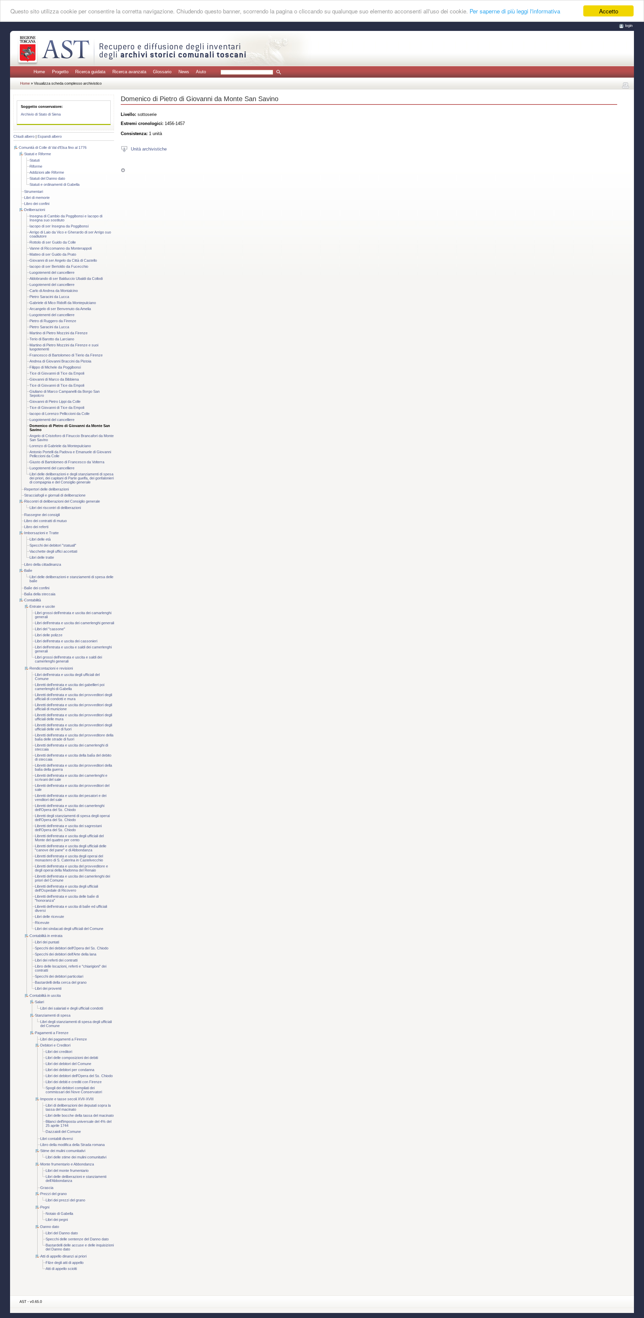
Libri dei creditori (59, 1052)
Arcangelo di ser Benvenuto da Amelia (60, 309)
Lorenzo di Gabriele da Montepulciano (60, 446)
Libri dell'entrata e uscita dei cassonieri (66, 641)
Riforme (36, 166)
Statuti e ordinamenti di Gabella (54, 184)
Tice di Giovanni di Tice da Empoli (57, 373)
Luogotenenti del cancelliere (52, 272)
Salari (39, 1002)
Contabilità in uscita (45, 995)
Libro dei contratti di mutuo (45, 521)
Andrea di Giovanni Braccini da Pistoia (60, 361)
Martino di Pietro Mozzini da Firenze (59, 333)
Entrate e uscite (42, 606)
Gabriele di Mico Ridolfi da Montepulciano (63, 303)
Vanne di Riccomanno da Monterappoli (61, 248)
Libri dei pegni (57, 1220)
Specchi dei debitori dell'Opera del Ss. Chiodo (71, 948)
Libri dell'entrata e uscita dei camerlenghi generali (74, 623)
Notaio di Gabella (59, 1213)
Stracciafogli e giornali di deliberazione (55, 495)
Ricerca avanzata (129, 71)
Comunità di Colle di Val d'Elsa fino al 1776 (53, 147)
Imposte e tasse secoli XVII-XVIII (67, 1099)
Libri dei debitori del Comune (68, 1064)
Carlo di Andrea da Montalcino (54, 291)
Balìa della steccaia (39, 594)
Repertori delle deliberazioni (46, 489)
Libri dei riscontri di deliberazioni (55, 508)
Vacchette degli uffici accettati (53, 551)
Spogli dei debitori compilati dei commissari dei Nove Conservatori (74, 1090)
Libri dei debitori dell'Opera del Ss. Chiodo (79, 1076)
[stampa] (625, 86)
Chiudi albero (24, 136)
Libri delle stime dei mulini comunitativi (76, 1157)
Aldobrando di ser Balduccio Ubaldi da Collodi (66, 279)
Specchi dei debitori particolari (59, 976)
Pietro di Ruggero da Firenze (53, 321)
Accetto (608, 11)
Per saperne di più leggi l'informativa (515, 11)
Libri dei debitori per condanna (70, 1070)
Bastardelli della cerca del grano (61, 982)
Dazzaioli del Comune (63, 1132)
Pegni (44, 1207)
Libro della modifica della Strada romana (72, 1145)
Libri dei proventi (48, 988)
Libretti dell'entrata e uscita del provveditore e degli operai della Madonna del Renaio (71, 868)
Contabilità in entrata (46, 936)
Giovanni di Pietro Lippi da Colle (55, 401)
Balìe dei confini (36, 588)
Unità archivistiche (149, 148)
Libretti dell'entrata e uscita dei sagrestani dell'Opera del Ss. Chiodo (68, 828)
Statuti (35, 160)
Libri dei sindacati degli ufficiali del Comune (69, 929)
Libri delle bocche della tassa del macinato (80, 1115)
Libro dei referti (36, 527)
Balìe (28, 570)
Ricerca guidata (90, 71)
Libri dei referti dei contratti (56, 960)
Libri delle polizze (48, 635)
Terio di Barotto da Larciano (52, 339)
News (183, 71)
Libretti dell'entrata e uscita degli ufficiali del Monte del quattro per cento (69, 838)
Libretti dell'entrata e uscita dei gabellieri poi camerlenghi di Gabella (69, 687)
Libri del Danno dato (62, 1233)
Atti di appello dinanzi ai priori (63, 1256)
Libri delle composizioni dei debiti (72, 1058)
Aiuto (201, 71)
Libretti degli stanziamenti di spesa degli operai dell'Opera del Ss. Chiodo (72, 818)
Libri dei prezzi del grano (65, 1200)
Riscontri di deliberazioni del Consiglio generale (62, 501)
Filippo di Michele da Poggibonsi (55, 367)
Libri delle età (40, 539)
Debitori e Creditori (55, 1045)
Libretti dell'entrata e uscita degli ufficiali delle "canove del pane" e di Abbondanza (70, 848)
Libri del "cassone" (50, 629)
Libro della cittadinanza (42, 564)
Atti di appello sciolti (61, 1269)
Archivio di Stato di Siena (41, 114)
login (629, 26)
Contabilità (32, 600)
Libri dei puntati (47, 942)
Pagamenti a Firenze (51, 1033)
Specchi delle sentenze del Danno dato (77, 1239)
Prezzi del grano (53, 1194)
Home (39, 71)
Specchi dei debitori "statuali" (53, 545)
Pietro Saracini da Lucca (49, 297)
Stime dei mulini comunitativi (62, 1151)
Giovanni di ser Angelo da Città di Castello (63, 260)
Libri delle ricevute (49, 917)
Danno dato (49, 1227)
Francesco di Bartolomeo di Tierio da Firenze (66, 355)
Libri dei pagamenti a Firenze (63, 1039)
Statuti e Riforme (37, 154)
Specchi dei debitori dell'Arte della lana (65, 954)
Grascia (46, 1188)
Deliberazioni (34, 210)
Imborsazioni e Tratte (41, 533)
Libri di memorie (37, 198)
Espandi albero (50, 136)
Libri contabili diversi (56, 1139)
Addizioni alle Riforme (47, 172)
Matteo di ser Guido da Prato (53, 254)
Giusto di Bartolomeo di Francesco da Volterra (67, 462)
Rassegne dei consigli (42, 515)
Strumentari (33, 191)
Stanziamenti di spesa (52, 1015)
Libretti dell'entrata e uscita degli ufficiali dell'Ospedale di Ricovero (66, 888)
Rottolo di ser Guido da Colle (53, 242)
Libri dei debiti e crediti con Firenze (74, 1082)
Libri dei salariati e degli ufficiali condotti (71, 1008)
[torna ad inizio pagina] (123, 170)
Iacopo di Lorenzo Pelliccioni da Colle (60, 414)
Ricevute (42, 923)
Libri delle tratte (42, 557)
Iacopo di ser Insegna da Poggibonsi (59, 226)
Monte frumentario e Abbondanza (67, 1164)
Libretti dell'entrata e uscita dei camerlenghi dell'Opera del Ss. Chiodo (69, 808)
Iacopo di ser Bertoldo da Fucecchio (59, 266)
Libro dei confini (36, 204)
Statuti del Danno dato (47, 178)
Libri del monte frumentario (67, 1170)
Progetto (60, 71)
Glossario (162, 71)
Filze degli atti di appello (65, 1263)
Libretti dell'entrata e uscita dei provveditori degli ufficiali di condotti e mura (73, 697)
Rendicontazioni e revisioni (51, 668)
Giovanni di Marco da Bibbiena (54, 379)
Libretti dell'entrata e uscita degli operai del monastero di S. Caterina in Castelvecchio (69, 858)
